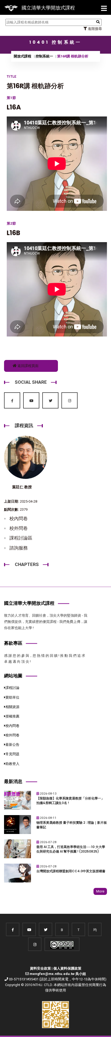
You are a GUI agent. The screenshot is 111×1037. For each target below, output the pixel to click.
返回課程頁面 (28, 366)
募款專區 (13, 643)
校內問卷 (18, 518)
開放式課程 (22, 56)
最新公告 (12, 745)
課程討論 (12, 688)
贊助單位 (12, 697)
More (100, 891)
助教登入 (12, 764)
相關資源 (12, 707)
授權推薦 (12, 716)
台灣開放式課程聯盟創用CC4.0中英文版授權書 (70, 871)
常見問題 (12, 754)
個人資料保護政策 (67, 968)
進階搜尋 (94, 29)
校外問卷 (18, 528)
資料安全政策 (40, 968)
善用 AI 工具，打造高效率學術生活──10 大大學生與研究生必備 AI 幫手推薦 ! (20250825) (70, 849)
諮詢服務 (18, 548)
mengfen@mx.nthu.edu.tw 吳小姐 (58, 974)
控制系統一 (44, 56)
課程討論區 (20, 538)
